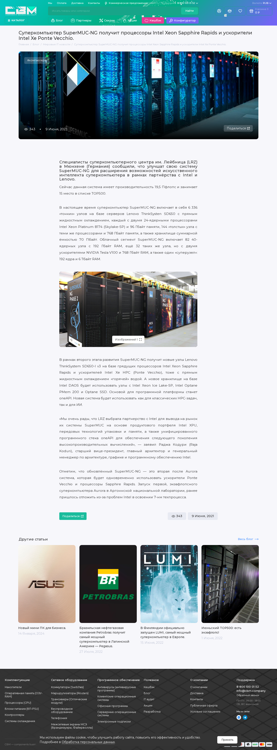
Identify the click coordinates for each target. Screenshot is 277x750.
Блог (59, 20)
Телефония (59, 718)
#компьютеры (37, 60)
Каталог (18, 20)
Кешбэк (155, 20)
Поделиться (236, 128)
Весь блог (245, 539)
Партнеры (83, 20)
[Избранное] (240, 10)
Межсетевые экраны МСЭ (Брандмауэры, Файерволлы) (72, 726)
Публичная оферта (203, 705)
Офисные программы (112, 706)
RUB (260, 3)
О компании (198, 687)
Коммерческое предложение (128, 3)
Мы (50, 3)
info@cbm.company (251, 690)
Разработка (152, 711)
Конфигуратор (185, 20)
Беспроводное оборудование (62, 710)
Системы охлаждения (20, 721)
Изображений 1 (126, 339)
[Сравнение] (230, 10)
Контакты (94, 3)
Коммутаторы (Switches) (67, 687)
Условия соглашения (205, 711)
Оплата (61, 3)
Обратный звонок (248, 695)
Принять (227, 739)
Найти (189, 10)
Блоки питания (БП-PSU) (22, 708)
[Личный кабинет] (219, 10)
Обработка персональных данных (88, 742)
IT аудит (149, 699)
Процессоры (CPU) (18, 702)
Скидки (109, 20)
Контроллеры (14, 714)
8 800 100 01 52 (178, 3)
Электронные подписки (114, 721)
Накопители (13, 687)
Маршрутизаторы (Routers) (70, 693)
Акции (132, 20)
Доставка (77, 3)
